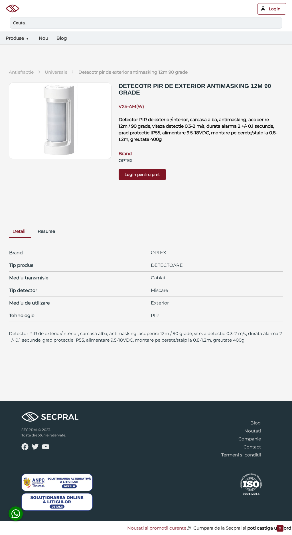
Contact (252, 447)
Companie (249, 439)
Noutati (252, 431)
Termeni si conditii (241, 455)
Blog (255, 423)
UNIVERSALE (56, 72)
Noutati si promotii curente (152, 528)
